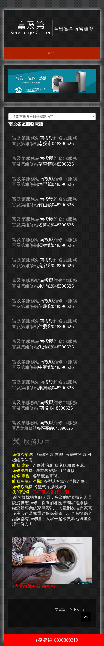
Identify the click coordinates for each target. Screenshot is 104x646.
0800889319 (66, 640)
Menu (52, 53)
